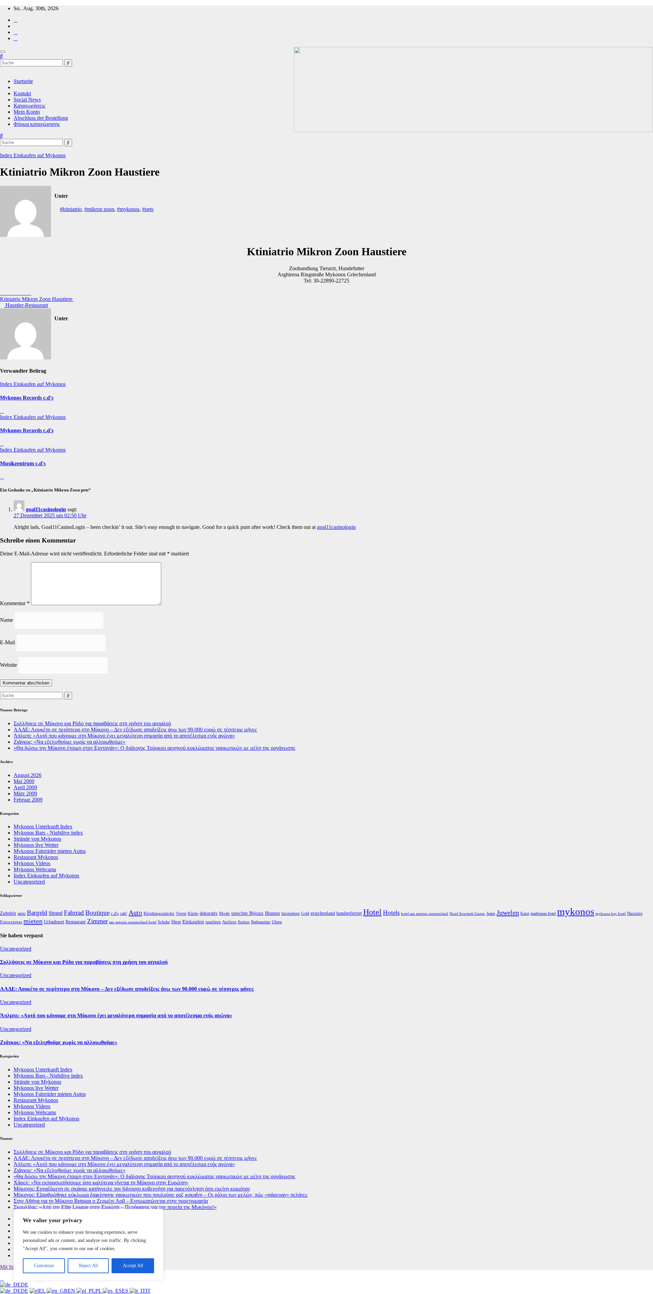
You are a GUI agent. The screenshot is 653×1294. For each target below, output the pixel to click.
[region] (88, 1244)
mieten (33, 921)
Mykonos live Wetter (36, 845)
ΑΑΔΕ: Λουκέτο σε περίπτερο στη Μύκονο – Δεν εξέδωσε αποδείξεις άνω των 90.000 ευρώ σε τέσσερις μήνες (135, 729)
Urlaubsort (54, 921)
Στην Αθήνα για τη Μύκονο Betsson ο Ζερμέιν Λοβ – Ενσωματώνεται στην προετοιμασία (111, 1201)
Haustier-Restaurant (26, 305)
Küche (193, 913)
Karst (524, 913)
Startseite (23, 81)
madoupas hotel (543, 913)
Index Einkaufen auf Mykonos (33, 155)
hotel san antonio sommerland (424, 914)
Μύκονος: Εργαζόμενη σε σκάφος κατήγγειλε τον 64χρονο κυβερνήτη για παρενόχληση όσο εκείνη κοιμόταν (132, 1189)
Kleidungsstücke (159, 913)
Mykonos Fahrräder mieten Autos (50, 851)
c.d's (115, 913)
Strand (56, 913)
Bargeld (37, 912)
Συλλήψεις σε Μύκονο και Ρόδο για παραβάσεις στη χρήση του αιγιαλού (92, 723)
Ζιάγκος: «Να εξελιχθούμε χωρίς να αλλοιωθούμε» (69, 742)
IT (148, 1291)
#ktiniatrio (71, 209)
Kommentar (15, 603)
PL (99, 1291)
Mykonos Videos (32, 863)
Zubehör (8, 913)
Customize (44, 1265)
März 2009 (25, 793)
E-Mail (7, 642)
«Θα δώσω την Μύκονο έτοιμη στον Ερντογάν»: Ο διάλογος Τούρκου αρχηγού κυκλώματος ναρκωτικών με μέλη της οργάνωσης (154, 748)
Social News (27, 99)
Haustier (634, 913)
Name (6, 620)
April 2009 (25, 787)
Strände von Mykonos (37, 839)
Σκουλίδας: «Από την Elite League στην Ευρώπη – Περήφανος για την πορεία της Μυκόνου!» (115, 1207)
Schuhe (164, 922)
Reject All (88, 1265)
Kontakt (22, 93)
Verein (181, 913)
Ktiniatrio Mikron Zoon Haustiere (37, 299)
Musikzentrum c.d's (23, 463)
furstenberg (290, 913)
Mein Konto (27, 112)
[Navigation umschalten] (2, 52)
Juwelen (508, 912)
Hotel (372, 912)
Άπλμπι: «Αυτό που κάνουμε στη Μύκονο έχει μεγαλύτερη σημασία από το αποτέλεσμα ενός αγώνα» (124, 736)
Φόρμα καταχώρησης (37, 124)
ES (126, 1291)
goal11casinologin (46, 509)
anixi (22, 913)
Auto (135, 912)
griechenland (323, 913)
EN (72, 1291)
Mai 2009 (24, 781)
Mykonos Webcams (35, 869)
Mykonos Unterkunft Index (43, 826)
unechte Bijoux (247, 913)
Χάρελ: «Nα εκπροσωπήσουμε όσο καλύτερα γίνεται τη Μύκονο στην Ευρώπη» (101, 1182)
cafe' (123, 913)
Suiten (244, 922)
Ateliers (229, 922)
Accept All (133, 1265)
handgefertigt (349, 913)
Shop (176, 921)
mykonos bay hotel (611, 914)
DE (24, 1285)
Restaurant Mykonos (36, 857)
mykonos (575, 911)
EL (43, 1291)
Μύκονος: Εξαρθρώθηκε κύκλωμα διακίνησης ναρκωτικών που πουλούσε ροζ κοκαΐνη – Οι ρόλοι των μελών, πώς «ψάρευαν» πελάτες (160, 1195)
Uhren (277, 922)
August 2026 (27, 775)
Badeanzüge (260, 922)
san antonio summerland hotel (132, 922)
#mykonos (128, 209)
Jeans (490, 913)
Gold (305, 913)
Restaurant (76, 921)
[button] (1, 56)
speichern (213, 922)
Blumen (272, 913)
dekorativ (209, 913)
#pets (147, 209)
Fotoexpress (11, 922)
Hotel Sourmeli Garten (467, 914)
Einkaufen (193, 921)
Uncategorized (29, 882)
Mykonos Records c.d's (26, 398)
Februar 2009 (28, 800)
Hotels (391, 912)
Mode (224, 913)
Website (8, 665)
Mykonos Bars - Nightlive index (48, 833)
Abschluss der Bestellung (41, 118)
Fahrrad (74, 912)
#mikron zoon (99, 209)
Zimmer (97, 921)
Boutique (97, 912)
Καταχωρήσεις (29, 106)
